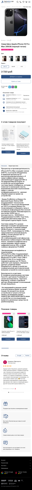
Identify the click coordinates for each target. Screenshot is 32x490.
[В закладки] (14, 126)
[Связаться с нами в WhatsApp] (16, 87)
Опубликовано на (8, 388)
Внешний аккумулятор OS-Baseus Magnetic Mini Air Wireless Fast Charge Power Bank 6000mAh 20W (23, 146)
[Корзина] (26, 2)
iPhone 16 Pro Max (16, 6)
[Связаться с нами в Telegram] (9, 87)
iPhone (8, 6)
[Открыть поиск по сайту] (17, 2)
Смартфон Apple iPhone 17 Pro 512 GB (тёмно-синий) (23, 332)
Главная (3, 6)
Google (19, 355)
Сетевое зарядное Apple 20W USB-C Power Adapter (8, 145)
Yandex (27, 355)
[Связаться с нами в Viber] (12, 87)
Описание (4, 165)
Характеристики (13, 165)
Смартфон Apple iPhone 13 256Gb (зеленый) (8, 332)
